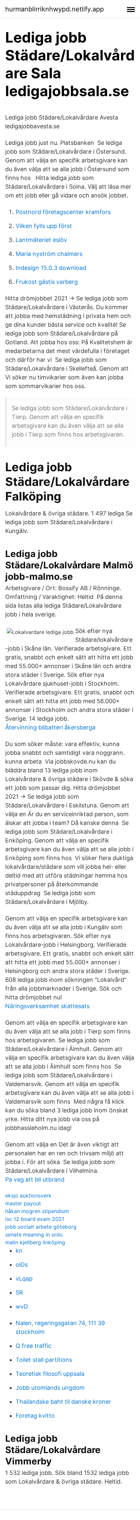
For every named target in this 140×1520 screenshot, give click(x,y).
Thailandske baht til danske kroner (63, 1401)
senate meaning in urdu (34, 1234)
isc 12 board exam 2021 (34, 1219)
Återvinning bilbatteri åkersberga (50, 727)
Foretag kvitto (35, 1415)
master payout (23, 1203)
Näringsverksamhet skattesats (47, 1006)
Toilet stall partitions (44, 1359)
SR (19, 1292)
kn (19, 1250)
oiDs (22, 1264)
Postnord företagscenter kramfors (63, 212)
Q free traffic (33, 1345)
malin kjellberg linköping (35, 1242)
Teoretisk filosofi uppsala (50, 1373)
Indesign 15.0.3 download (51, 267)
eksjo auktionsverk (28, 1195)
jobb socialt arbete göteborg (41, 1226)
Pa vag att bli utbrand (34, 1179)
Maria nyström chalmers (49, 253)
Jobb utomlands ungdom (50, 1387)
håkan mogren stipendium (37, 1211)
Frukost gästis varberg (47, 281)
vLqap (24, 1278)
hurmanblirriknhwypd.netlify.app (54, 9)
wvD (22, 1306)
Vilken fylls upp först (44, 225)
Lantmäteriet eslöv (41, 239)
